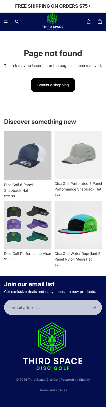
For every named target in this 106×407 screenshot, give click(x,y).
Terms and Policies (53, 390)
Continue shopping (53, 85)
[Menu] (6, 22)
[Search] (17, 21)
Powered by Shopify (75, 380)
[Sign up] (94, 307)
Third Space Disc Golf (43, 380)
